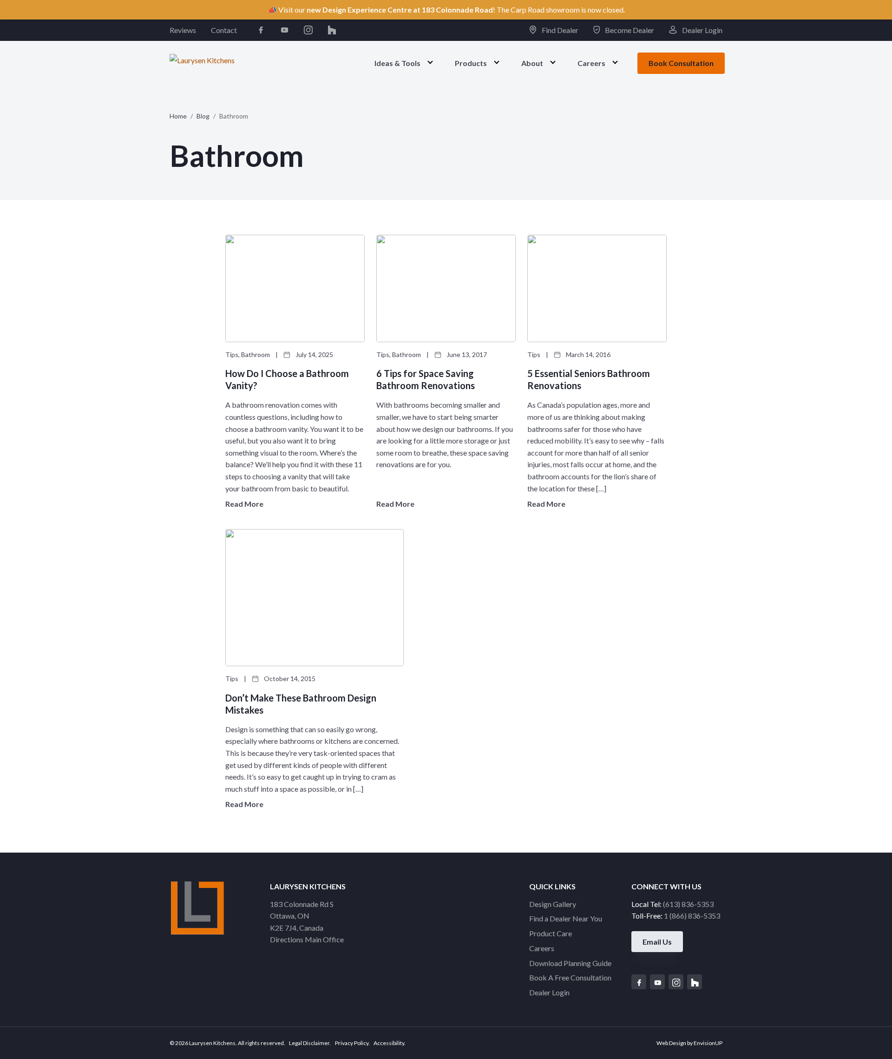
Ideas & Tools (397, 62)
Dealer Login (701, 30)
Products (471, 62)
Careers (591, 62)
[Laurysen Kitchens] (202, 62)
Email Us (657, 941)
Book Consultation (681, 63)
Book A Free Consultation (570, 977)
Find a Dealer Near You (565, 918)
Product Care (550, 933)
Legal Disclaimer (309, 1042)
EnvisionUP (708, 1042)
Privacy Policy (351, 1042)
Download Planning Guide (570, 963)
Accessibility (389, 1042)
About (532, 62)
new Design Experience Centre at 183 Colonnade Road (400, 9)
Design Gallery (552, 904)
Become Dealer (628, 30)
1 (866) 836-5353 (692, 915)
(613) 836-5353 (688, 904)
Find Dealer (559, 30)
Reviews (183, 30)
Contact (224, 30)
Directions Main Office (307, 939)
